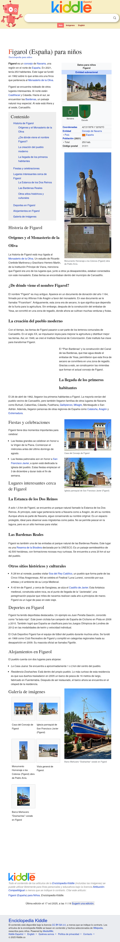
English (81, 25)
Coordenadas (70, 127)
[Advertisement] (60, 37)
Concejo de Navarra (92, 130)
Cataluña (92, 409)
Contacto (87, 934)
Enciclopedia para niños (20, 57)
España (90, 134)
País (67, 134)
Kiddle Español (16, 934)
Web (60, 25)
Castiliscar (14, 95)
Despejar (108, 18)
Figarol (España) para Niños (24, 895)
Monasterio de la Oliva (40, 80)
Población (68, 138)
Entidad (67, 130)
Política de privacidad (68, 934)
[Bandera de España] (83, 134)
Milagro (78, 405)
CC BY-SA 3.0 (59, 924)
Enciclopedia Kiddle (63, 883)
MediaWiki (48, 931)
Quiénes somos (46, 934)
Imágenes (70, 25)
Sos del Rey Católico (60, 573)
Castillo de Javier (78, 587)
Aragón (103, 409)
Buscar (114, 17)
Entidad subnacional (86, 72)
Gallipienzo (66, 405)
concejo (28, 63)
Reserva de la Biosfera (29, 547)
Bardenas (30, 99)
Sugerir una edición (83, 903)
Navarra (41, 63)
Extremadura (15, 413)
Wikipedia (98, 927)
